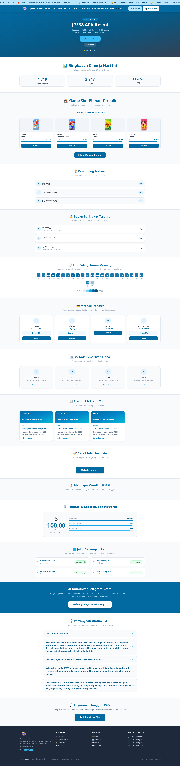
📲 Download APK (90, 39)
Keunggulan (149, 759)
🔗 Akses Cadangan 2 (135, 740)
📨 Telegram (96, 745)
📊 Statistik (59, 745)
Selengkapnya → (28, 438)
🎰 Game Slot (60, 743)
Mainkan (36, 146)
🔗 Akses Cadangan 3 (135, 743)
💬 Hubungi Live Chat (90, 717)
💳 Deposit (95, 737)
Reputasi (158, 759)
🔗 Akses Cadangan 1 (135, 737)
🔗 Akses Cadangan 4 (135, 745)
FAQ (141, 759)
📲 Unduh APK (151, 8)
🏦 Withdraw (96, 740)
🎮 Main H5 (135, 8)
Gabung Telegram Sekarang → (90, 604)
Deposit (36, 338)
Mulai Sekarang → (90, 470)
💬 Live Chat (121, 8)
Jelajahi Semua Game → (90, 155)
